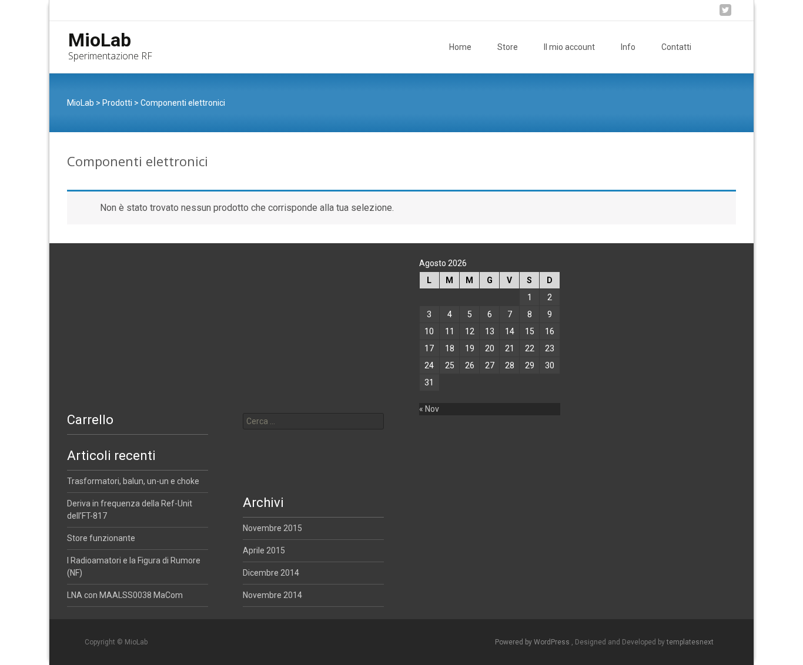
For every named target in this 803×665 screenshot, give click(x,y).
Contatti (676, 47)
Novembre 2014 (272, 595)
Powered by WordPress (533, 642)
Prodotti (117, 103)
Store (507, 47)
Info (628, 47)
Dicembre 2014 (271, 572)
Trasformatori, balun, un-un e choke (133, 481)
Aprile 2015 (264, 550)
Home (460, 47)
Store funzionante (101, 538)
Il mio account (569, 47)
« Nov (429, 409)
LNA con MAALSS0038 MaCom (125, 595)
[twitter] (725, 14)
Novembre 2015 (272, 528)
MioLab (80, 103)
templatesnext (690, 642)
